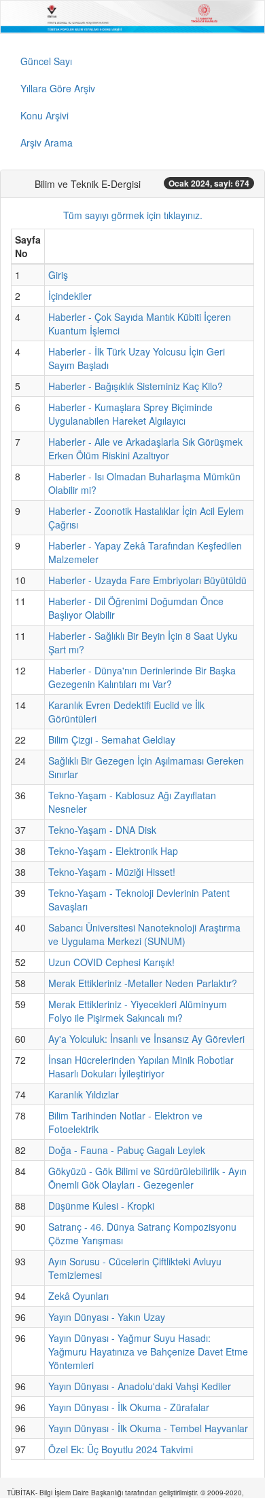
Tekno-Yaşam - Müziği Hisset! (111, 872)
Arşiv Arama (46, 142)
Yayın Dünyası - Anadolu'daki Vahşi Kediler (139, 1386)
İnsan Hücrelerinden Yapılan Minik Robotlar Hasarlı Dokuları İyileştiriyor (141, 1066)
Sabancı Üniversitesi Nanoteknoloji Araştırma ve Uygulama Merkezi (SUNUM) (144, 934)
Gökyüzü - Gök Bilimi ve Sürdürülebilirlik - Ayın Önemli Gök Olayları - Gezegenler (147, 1177)
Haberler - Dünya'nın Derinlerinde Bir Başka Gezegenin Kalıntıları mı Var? (142, 677)
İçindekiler (70, 296)
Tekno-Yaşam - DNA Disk (102, 830)
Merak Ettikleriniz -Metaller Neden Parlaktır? (142, 983)
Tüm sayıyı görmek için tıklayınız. (132, 215)
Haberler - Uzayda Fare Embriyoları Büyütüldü (147, 580)
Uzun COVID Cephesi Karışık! (111, 962)
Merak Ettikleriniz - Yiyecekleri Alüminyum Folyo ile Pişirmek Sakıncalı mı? (137, 1010)
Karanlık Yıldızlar (83, 1094)
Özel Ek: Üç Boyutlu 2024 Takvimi (120, 1449)
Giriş (58, 275)
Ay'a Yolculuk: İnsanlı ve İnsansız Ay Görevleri (146, 1038)
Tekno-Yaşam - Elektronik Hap (113, 851)
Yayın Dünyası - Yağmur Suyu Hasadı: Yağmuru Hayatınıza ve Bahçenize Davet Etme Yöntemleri (148, 1351)
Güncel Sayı (46, 61)
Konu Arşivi (44, 115)
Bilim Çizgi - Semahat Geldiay (111, 739)
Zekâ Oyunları (78, 1296)
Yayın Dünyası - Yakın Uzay (106, 1317)
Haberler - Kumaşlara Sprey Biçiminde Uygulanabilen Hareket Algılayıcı (130, 413)
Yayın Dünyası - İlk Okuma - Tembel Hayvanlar (148, 1428)
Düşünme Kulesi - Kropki (101, 1205)
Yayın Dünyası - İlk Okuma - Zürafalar (128, 1407)
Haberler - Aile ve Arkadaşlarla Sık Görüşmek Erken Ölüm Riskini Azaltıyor (145, 448)
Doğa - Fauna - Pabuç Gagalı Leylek (126, 1150)
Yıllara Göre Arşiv (57, 88)
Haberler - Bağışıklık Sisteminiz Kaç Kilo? (135, 386)
